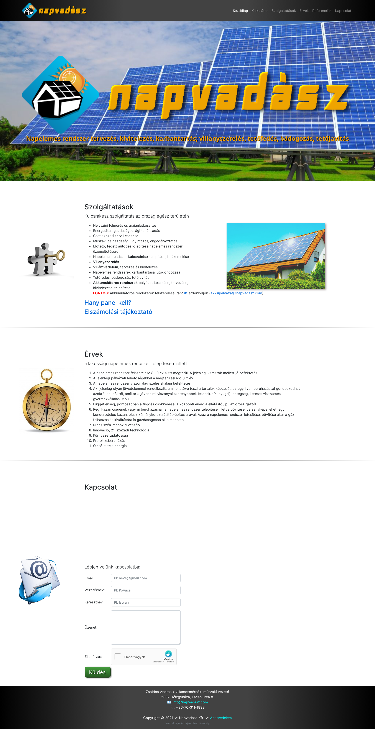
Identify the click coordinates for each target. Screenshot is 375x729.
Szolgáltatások (283, 10)
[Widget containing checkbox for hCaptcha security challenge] (144, 657)
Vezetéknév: (95, 590)
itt (186, 293)
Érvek (304, 10)
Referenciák (322, 10)
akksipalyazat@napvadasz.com (236, 293)
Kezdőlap (240, 10)
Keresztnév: (94, 602)
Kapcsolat (343, 10)
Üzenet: (91, 627)
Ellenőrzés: (93, 656)
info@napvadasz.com (190, 702)
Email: (89, 578)
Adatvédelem (221, 718)
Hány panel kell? (107, 302)
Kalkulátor (260, 10)
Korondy (204, 723)
